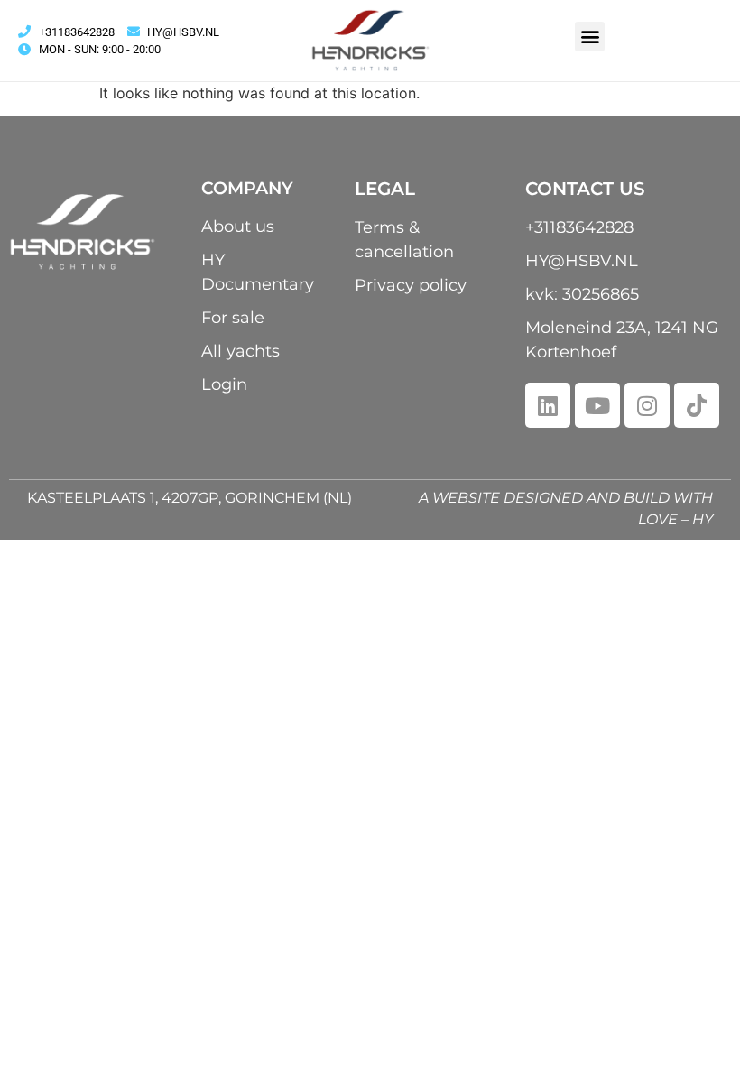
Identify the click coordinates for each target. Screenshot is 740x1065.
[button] (590, 36)
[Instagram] (647, 405)
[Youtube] (597, 405)
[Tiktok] (696, 405)
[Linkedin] (547, 405)
